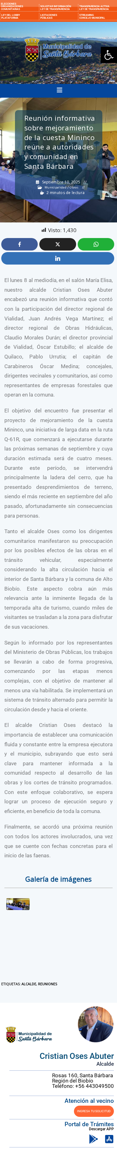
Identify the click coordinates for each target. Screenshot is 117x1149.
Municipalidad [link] (55, 187)
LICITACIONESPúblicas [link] (48, 16)
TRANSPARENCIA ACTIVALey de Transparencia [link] (94, 7)
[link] (109, 55)
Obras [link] (74, 187)
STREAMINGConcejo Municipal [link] (92, 16)
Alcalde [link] (29, 983)
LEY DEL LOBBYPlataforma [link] (10, 16)
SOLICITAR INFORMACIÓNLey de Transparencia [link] (55, 7)
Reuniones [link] (47, 983)
